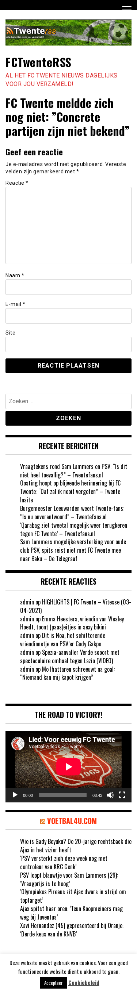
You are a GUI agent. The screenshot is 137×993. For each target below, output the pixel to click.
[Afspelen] (15, 795)
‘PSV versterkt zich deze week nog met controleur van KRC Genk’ (63, 862)
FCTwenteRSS (38, 62)
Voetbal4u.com (72, 820)
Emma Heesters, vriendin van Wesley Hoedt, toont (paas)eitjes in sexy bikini (72, 623)
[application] (68, 766)
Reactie (16, 183)
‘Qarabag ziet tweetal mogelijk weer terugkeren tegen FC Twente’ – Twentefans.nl (73, 529)
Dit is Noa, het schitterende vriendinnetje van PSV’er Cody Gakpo (62, 639)
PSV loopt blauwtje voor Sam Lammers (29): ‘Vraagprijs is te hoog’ (69, 879)
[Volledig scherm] (122, 795)
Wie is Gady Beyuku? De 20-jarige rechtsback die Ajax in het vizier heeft (76, 845)
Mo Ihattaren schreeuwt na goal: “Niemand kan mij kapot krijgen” (67, 673)
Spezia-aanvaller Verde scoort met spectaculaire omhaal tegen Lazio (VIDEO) (69, 656)
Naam (14, 275)
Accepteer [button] (53, 982)
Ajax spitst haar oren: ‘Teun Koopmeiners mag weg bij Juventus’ (71, 912)
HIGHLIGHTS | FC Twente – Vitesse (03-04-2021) (75, 606)
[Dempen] (110, 795)
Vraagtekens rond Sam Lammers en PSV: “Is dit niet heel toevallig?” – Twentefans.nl (73, 470)
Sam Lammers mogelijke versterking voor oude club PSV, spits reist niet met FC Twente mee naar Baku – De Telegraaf (73, 550)
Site (10, 333)
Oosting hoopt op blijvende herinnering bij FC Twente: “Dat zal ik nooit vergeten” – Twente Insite (70, 491)
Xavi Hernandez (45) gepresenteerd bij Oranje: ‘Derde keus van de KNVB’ (71, 929)
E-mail (15, 304)
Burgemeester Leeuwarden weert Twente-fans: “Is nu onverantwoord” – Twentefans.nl (72, 512)
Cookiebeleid (83, 982)
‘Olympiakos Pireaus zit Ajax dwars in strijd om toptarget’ (73, 895)
